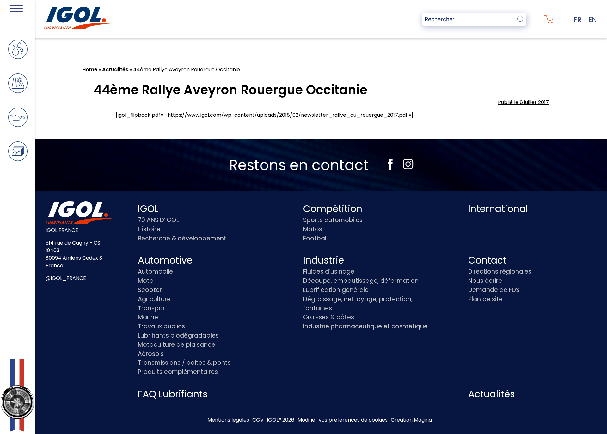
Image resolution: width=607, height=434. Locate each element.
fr (577, 19)
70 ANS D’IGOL (158, 220)
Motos (312, 229)
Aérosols (151, 354)
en (592, 19)
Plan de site (485, 299)
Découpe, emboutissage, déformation (361, 280)
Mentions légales (228, 420)
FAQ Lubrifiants (173, 394)
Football (315, 238)
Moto (146, 280)
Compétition (332, 208)
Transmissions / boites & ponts (184, 362)
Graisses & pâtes (328, 317)
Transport (153, 308)
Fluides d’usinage (328, 271)
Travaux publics (161, 326)
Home (89, 69)
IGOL (148, 208)
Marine (148, 317)
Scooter (150, 290)
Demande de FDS (493, 290)
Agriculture (154, 299)
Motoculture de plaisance (176, 344)
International (498, 208)
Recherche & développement (182, 238)
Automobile (155, 271)
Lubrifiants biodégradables (178, 335)
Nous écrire (485, 280)
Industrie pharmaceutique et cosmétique (365, 326)
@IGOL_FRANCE (66, 278)
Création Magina (411, 420)
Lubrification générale (336, 290)
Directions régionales (499, 271)
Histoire (149, 229)
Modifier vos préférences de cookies (342, 420)
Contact (487, 260)
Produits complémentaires (178, 372)
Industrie (323, 260)
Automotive (165, 260)
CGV (258, 420)
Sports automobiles (333, 220)
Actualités (115, 69)
